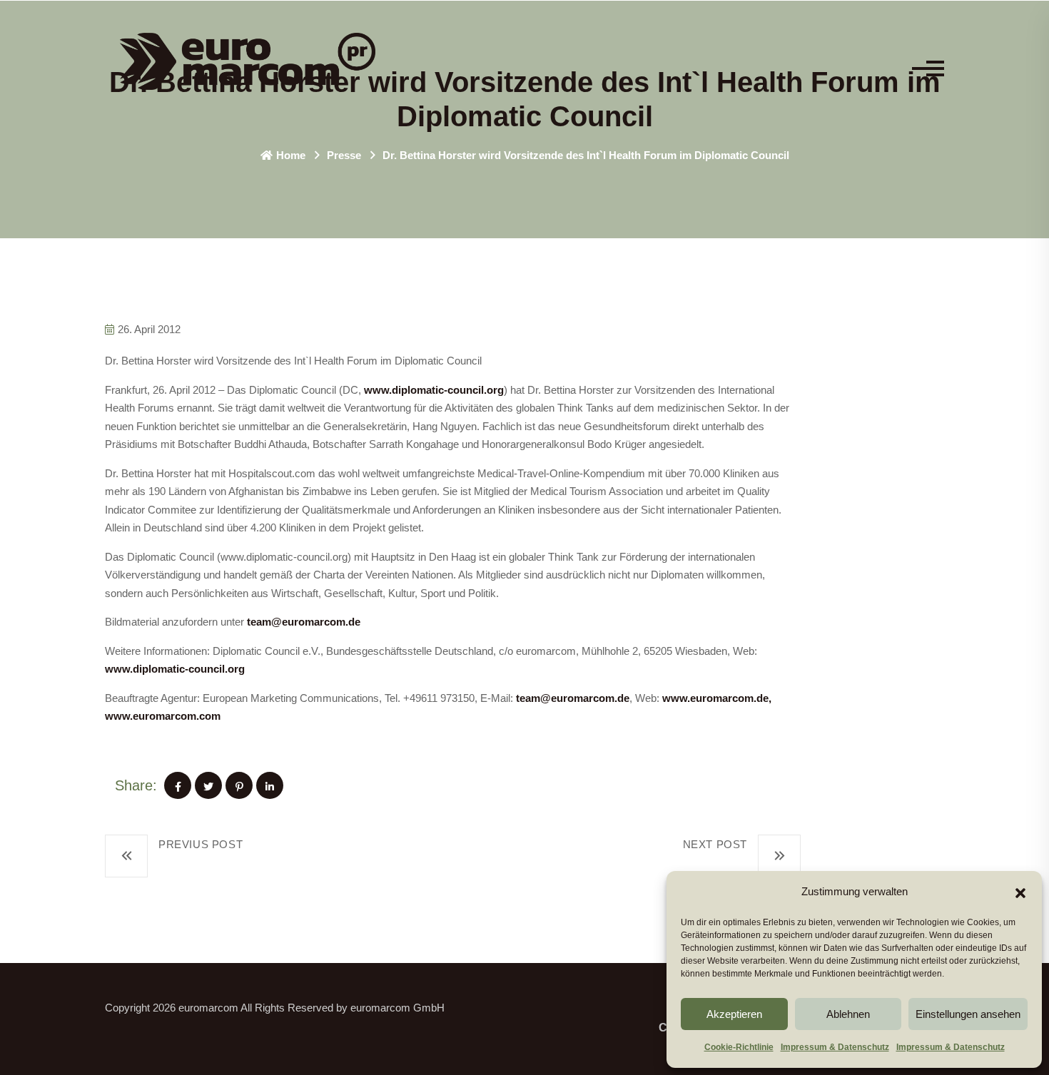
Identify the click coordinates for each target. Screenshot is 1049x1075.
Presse (344, 155)
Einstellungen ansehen (968, 1014)
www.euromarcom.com (163, 716)
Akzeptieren (734, 1014)
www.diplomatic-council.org (434, 390)
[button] (1020, 892)
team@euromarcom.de (303, 622)
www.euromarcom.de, (716, 698)
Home (290, 155)
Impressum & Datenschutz (835, 1047)
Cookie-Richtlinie (739, 1047)
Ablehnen (848, 1014)
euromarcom (208, 1008)
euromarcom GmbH (397, 1008)
